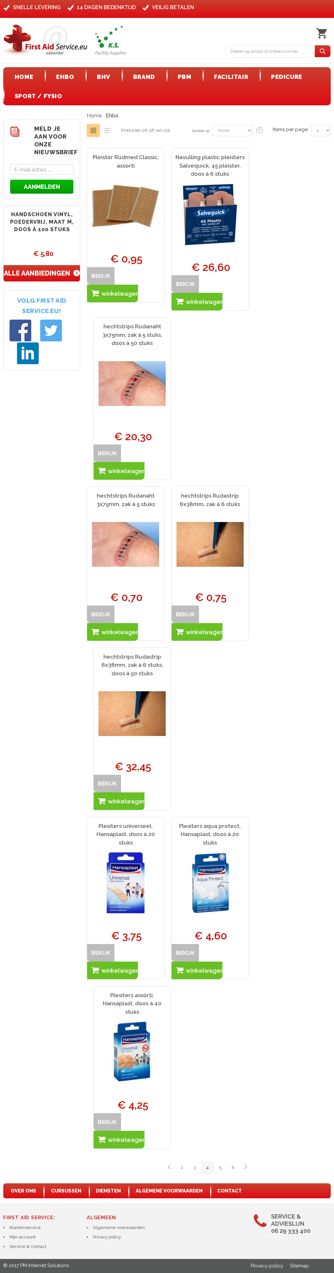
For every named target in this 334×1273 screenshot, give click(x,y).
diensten (108, 1191)
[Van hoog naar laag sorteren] (259, 130)
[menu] (167, 86)
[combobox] (270, 51)
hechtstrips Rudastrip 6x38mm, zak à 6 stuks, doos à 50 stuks (132, 665)
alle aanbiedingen (37, 273)
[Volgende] (245, 1167)
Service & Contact (27, 1246)
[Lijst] (107, 130)
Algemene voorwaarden (119, 1227)
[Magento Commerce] (65, 40)
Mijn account (22, 1237)
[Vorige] (169, 1167)
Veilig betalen (173, 7)
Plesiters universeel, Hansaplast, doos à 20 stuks (126, 834)
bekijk (100, 276)
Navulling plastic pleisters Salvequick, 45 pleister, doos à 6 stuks (210, 165)
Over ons (23, 1191)
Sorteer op (201, 130)
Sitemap (299, 1266)
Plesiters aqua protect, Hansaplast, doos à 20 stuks (210, 834)
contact (229, 1191)
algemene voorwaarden (169, 1191)
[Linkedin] (27, 353)
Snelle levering (37, 7)
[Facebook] (19, 330)
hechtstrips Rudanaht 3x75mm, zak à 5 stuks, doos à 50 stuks (132, 334)
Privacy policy (107, 1237)
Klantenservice (25, 1227)
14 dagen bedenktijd (106, 7)
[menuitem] (24, 76)
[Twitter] (50, 330)
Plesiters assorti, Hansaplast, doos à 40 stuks (132, 1003)
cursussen (66, 1191)
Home (94, 115)
